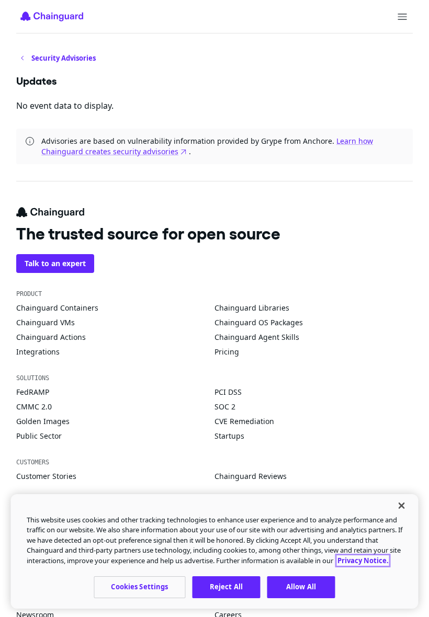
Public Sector (39, 436)
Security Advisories (63, 58)
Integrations (38, 352)
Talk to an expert (55, 263)
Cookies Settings (139, 586)
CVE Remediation (244, 421)
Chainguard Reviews (250, 476)
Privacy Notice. (363, 560)
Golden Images (43, 421)
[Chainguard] (51, 16)
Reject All (226, 586)
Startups (229, 436)
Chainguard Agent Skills (256, 337)
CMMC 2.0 (34, 407)
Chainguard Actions (51, 337)
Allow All (301, 586)
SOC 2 (224, 407)
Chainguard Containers (57, 308)
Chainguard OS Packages (258, 322)
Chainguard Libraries (251, 308)
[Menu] (402, 16)
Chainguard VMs (45, 322)
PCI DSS (228, 392)
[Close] (401, 505)
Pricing (226, 352)
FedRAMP (32, 392)
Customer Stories (46, 476)
